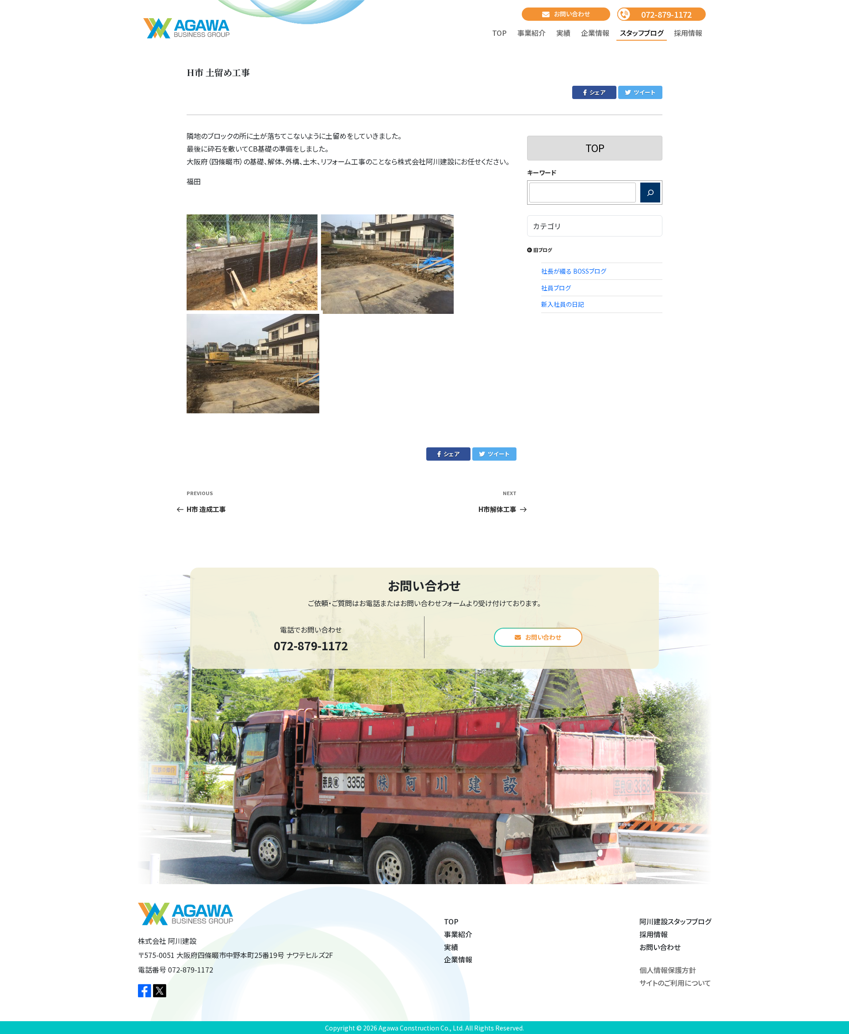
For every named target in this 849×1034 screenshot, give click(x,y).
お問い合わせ (572, 13)
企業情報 (595, 32)
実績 (563, 32)
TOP (499, 32)
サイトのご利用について (675, 982)
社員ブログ (556, 287)
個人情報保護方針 (667, 970)
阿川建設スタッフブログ (675, 921)
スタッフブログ (641, 32)
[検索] (650, 192)
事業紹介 (531, 32)
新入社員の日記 (562, 304)
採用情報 (688, 32)
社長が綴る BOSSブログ (573, 271)
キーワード (541, 172)
